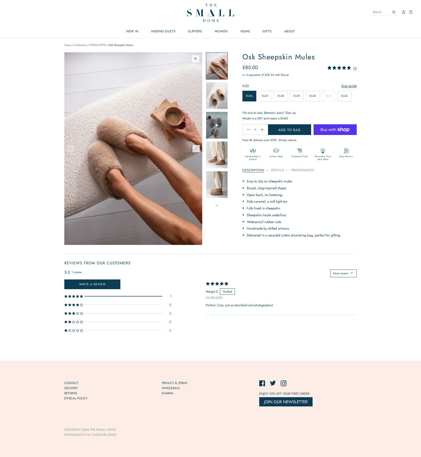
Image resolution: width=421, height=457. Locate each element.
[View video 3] (217, 125)
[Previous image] (70, 148)
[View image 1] (217, 66)
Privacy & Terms (174, 383)
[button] (118, 296)
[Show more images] (216, 205)
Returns (70, 393)
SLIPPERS (195, 31)
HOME (245, 31)
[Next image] (196, 148)
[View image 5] (217, 184)
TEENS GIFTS (98, 45)
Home (67, 45)
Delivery (71, 388)
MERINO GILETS (163, 31)
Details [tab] (277, 170)
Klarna (167, 393)
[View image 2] (217, 95)
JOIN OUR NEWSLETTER (286, 402)
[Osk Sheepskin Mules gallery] (133, 148)
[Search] (394, 12)
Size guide (349, 85)
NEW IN (132, 31)
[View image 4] (217, 155)
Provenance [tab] (302, 170)
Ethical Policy (75, 398)
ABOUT (289, 31)
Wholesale (171, 388)
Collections (80, 45)
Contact (71, 383)
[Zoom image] (195, 59)
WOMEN (221, 31)
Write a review (92, 284)
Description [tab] (253, 170)
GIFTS (267, 31)
